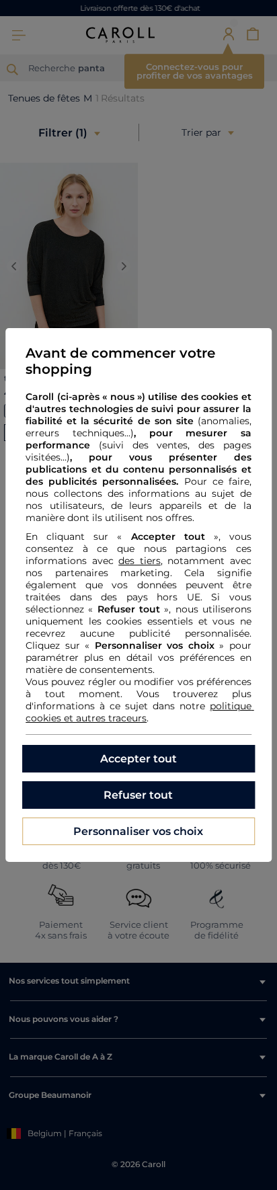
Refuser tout (138, 795)
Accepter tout (138, 758)
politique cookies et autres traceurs (140, 712)
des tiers (139, 561)
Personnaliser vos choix (138, 831)
